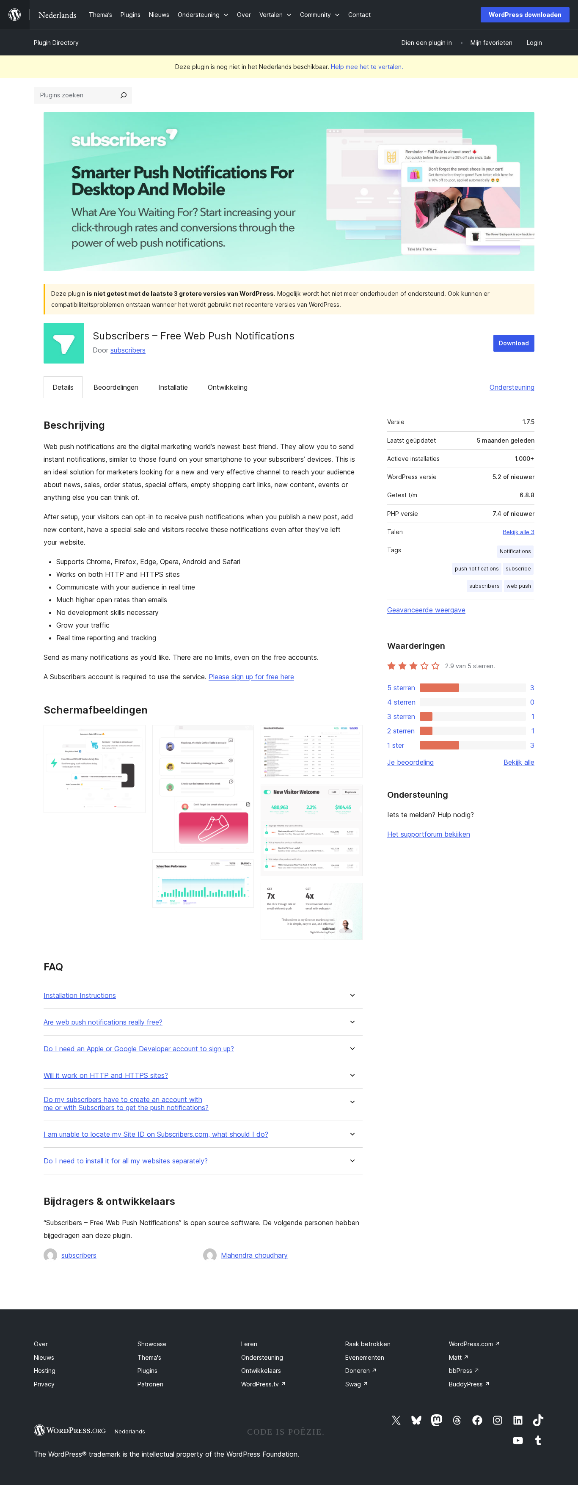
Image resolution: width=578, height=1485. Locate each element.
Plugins (147, 1370)
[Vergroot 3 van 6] (242, 871)
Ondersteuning (512, 387)
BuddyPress (469, 1384)
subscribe (518, 568)
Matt (459, 1357)
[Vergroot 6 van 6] (351, 894)
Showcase (152, 1343)
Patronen (150, 1384)
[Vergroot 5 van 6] (351, 796)
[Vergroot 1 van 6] (134, 736)
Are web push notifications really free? (103, 1022)
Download (514, 343)
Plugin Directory (56, 42)
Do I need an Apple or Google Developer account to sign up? (139, 1049)
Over (41, 1343)
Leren (249, 1343)
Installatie (173, 387)
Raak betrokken (368, 1343)
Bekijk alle (519, 762)
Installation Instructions (80, 996)
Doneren (361, 1370)
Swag (356, 1384)
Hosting (44, 1370)
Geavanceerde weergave (426, 610)
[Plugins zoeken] (123, 95)
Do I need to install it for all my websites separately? (126, 1161)
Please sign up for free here (251, 676)
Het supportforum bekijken (428, 834)
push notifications (477, 568)
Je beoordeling (410, 762)
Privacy (44, 1384)
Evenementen (364, 1357)
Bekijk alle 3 (518, 532)
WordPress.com (474, 1343)
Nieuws (44, 1357)
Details (63, 387)
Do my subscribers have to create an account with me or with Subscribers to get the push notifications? (126, 1104)
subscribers (128, 350)
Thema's (149, 1357)
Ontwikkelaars (261, 1370)
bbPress (464, 1370)
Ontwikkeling (228, 387)
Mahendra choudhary (254, 1255)
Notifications (515, 551)
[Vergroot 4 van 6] (351, 736)
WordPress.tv (263, 1384)
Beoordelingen (116, 387)
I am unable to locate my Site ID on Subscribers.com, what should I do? (156, 1134)
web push (518, 586)
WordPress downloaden (525, 14)
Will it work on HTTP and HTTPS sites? (106, 1076)
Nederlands (130, 1431)
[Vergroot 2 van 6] (242, 736)
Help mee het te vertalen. (367, 66)
